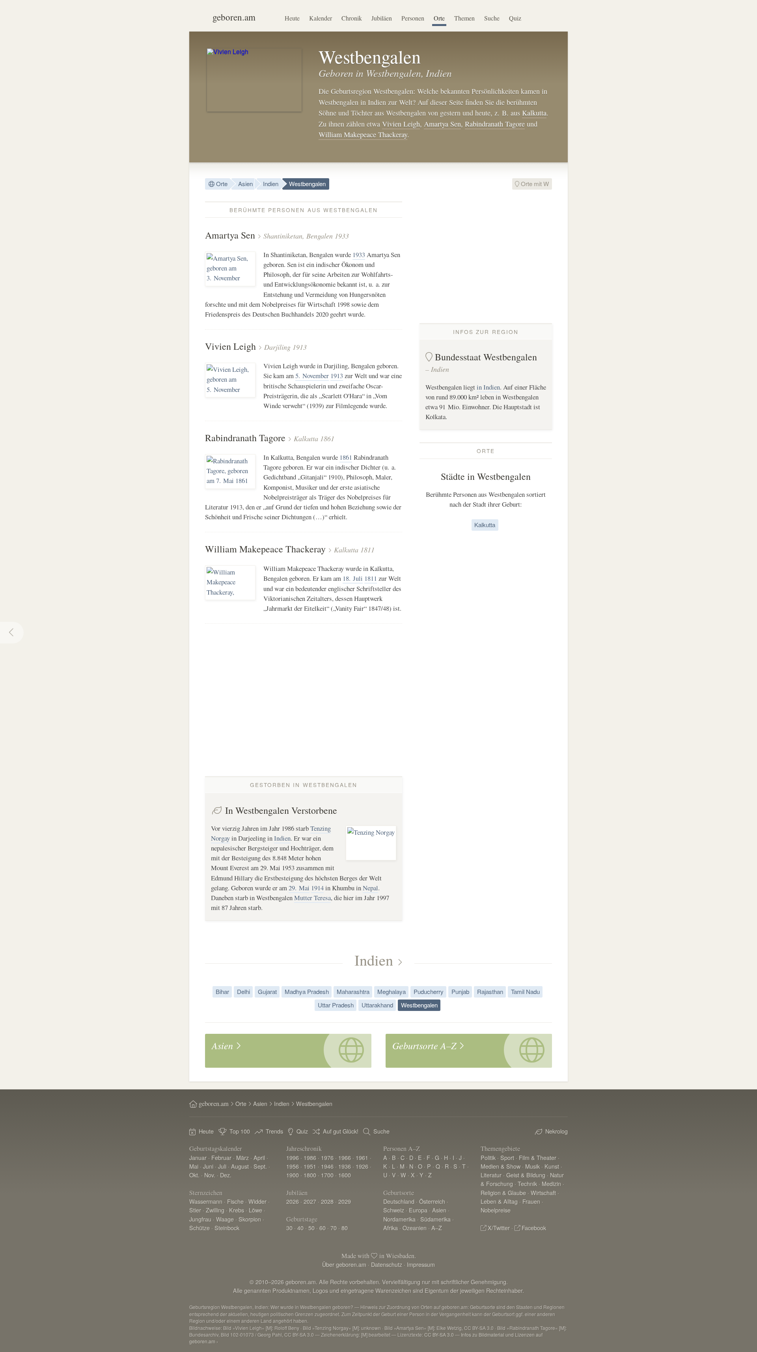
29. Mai (299, 887)
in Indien (488, 387)
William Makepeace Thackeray (363, 134)
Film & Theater (537, 1157)
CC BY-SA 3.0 (439, 1334)
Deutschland (398, 1201)
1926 (362, 1166)
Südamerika (435, 1219)
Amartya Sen (442, 124)
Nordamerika (399, 1219)
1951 (310, 1166)
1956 (292, 1166)
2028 (327, 1201)
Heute (292, 18)
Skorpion (250, 1219)
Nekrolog (556, 1131)
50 (311, 1227)
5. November (312, 375)
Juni (208, 1166)
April (259, 1157)
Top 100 (239, 1131)
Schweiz (393, 1210)
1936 (344, 1166)
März (242, 1157)
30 (289, 1227)
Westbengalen (307, 183)
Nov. (209, 1175)
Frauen (531, 1201)
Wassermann (205, 1201)
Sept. (260, 1166)
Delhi (243, 991)
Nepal (370, 887)
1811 (370, 578)
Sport (507, 1157)
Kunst (551, 1166)
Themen (464, 18)
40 (300, 1227)
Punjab (460, 991)
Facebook (534, 1227)
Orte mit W (534, 183)
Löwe (255, 1210)
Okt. (194, 1175)
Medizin (551, 1183)
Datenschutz (386, 1264)
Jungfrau (200, 1219)
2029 (344, 1201)
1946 (327, 1166)
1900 (292, 1175)
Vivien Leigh (401, 124)
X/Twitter (499, 1227)
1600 (344, 1175)
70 (333, 1227)
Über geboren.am (344, 1264)
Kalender (320, 18)
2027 (310, 1201)
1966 (344, 1157)
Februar (221, 1157)
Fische (235, 1201)
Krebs (236, 1210)
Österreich (432, 1201)
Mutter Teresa (312, 897)
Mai (193, 1166)
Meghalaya (391, 991)
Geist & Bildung (525, 1175)
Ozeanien (415, 1227)
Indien (270, 183)
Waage (225, 1219)
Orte (439, 18)
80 (344, 1227)
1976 (327, 1157)
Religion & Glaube (503, 1192)
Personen (412, 18)
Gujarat (267, 991)
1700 (327, 1175)
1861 (345, 457)
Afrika (390, 1227)
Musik (532, 1166)
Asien (245, 183)
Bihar (222, 991)
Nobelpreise (496, 1210)
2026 (292, 1201)
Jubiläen (381, 18)
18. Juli (353, 578)
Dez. (225, 1175)
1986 (310, 1157)
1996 (292, 1157)
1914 (317, 887)
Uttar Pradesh (336, 1005)
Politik (488, 1157)
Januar (198, 1157)
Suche (492, 18)
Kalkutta (534, 112)
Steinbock (226, 1227)
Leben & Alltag (499, 1201)
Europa (418, 1210)
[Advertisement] (486, 256)
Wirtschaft (543, 1192)
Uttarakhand (377, 1005)
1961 (362, 1157)
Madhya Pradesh (307, 991)
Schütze (199, 1227)
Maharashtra (353, 991)
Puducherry (429, 991)
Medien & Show (500, 1166)
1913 (336, 375)
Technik (527, 1183)
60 (322, 1227)
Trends (274, 1131)
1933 (358, 254)
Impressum (421, 1264)
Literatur (491, 1175)
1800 (310, 1175)
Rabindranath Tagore (495, 124)
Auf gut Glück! (340, 1131)
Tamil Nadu (525, 991)
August (240, 1166)
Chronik (351, 18)
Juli (222, 1166)
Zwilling (215, 1210)
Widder (257, 1201)
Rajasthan (490, 991)
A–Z (436, 1227)
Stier (195, 1210)
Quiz (515, 18)
